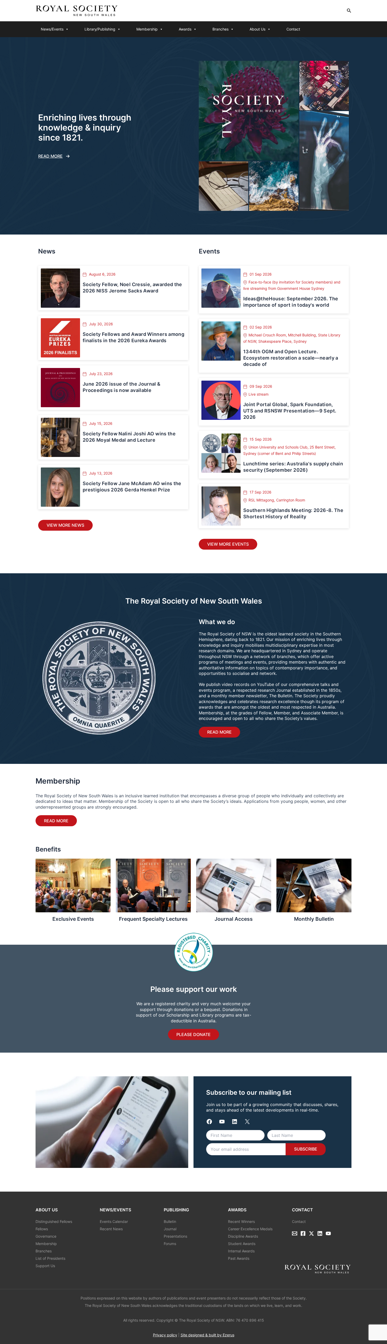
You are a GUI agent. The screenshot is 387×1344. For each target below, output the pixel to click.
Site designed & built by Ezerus (207, 1335)
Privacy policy (165, 1335)
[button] (54, 156)
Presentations (175, 1236)
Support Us (45, 1265)
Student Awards (241, 1243)
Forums (170, 1243)
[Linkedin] (319, 1233)
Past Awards (238, 1258)
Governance (46, 1236)
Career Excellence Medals (250, 1229)
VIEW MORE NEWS (65, 525)
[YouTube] (328, 1233)
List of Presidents (50, 1258)
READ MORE (56, 820)
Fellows (42, 1229)
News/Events (52, 29)
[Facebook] (303, 1233)
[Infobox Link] (73, 892)
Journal (170, 1229)
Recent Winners (241, 1221)
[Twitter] (311, 1233)
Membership (147, 29)
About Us (257, 29)
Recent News (111, 1229)
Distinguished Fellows (54, 1221)
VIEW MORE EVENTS (228, 544)
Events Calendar (114, 1221)
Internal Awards (241, 1251)
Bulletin (170, 1221)
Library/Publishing (100, 29)
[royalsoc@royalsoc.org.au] (294, 1233)
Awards (185, 29)
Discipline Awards (243, 1236)
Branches (220, 29)
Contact (293, 29)
